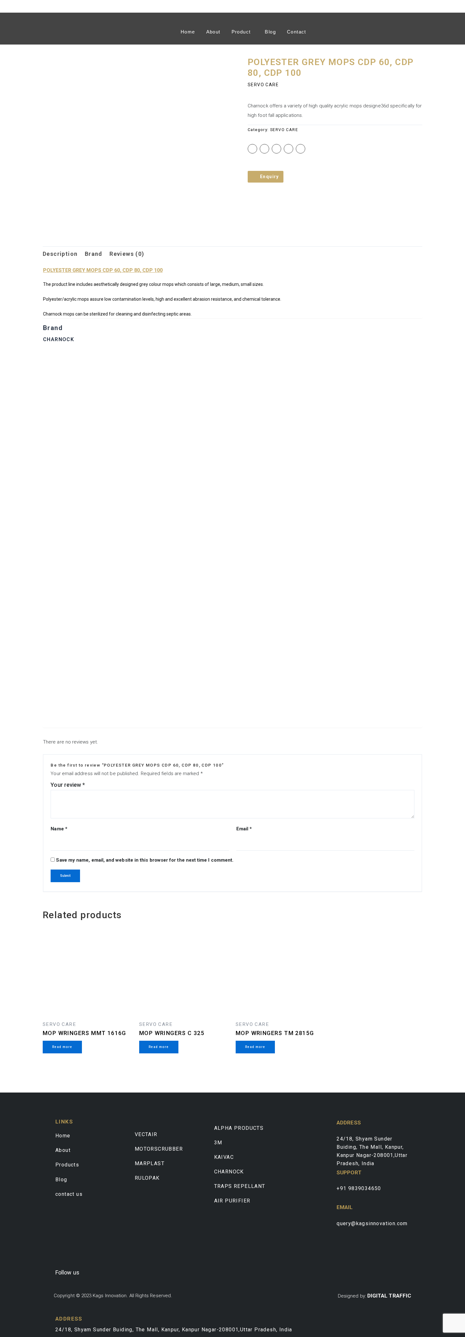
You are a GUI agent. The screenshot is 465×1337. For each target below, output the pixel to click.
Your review (68, 784)
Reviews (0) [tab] (126, 253)
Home (188, 31)
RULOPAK (147, 1178)
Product (241, 31)
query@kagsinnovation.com (372, 1223)
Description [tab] (60, 253)
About (213, 31)
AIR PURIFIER (232, 1201)
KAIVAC (224, 1157)
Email (244, 829)
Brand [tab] (93, 253)
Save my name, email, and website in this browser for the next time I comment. (144, 860)
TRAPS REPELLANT (239, 1186)
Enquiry (269, 176)
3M (218, 1143)
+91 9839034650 (359, 1188)
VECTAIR (146, 1134)
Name (59, 829)
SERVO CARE (263, 84)
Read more (62, 1047)
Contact (296, 31)
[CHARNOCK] (232, 538)
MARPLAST (149, 1163)
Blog (270, 31)
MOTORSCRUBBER (159, 1149)
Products (67, 1165)
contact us (69, 1194)
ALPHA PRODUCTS (239, 1128)
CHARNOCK (229, 1172)
